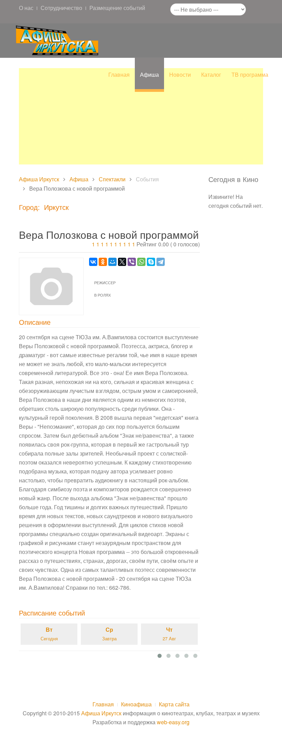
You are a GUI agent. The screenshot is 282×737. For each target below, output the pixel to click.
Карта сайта (174, 704)
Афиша (149, 74)
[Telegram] (160, 262)
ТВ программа (249, 74)
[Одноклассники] (103, 262)
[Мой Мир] (112, 262)
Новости (180, 74)
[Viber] (132, 262)
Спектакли (112, 179)
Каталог (211, 74)
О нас (26, 8)
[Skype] (151, 262)
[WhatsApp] (141, 262)
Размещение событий (117, 8)
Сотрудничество (61, 8)
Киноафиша (136, 704)
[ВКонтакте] (93, 262)
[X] (122, 262)
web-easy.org (173, 722)
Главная (119, 74)
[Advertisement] (141, 116)
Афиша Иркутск (39, 179)
